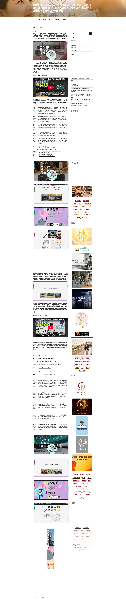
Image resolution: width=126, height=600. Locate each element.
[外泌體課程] (82, 191)
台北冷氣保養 (86, 200)
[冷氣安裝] (82, 425)
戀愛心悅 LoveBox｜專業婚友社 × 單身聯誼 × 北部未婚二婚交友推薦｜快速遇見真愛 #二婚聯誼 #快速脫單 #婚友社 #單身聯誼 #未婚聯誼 (62, 7)
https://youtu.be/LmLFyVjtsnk (40, 315)
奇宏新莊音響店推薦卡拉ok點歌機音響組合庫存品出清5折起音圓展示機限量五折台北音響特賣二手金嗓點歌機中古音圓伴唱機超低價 (50, 276)
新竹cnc (87, 547)
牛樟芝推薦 (63, 19)
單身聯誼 (77, 364)
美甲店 (88, 483)
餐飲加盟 (80, 203)
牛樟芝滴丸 (76, 489)
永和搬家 (75, 209)
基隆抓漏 (76, 214)
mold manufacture (87, 544)
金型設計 (88, 536)
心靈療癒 (87, 358)
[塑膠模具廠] (82, 299)
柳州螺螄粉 (88, 494)
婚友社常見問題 (82, 370)
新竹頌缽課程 (78, 200)
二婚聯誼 (87, 364)
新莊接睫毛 (86, 486)
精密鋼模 (88, 489)
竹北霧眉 (57, 19)
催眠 (82, 497)
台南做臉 (76, 212)
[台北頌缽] (82, 444)
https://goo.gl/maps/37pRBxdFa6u (47, 156)
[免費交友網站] (82, 407)
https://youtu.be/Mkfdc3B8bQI (40, 75)
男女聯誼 (82, 474)
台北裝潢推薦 (78, 491)
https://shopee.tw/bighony (45, 152)
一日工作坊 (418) (74, 50)
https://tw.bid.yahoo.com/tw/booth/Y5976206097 (50, 151)
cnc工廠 (81, 539)
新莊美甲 (88, 78)
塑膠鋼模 (82, 489)
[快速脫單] (82, 347)
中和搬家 (74, 203)
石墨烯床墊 (83, 206)
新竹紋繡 (85, 78)
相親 (74, 544)
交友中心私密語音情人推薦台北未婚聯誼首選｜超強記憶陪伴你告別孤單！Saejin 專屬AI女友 (81, 100)
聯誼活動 (88, 474)
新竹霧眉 (50, 19)
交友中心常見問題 (76, 477)
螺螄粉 (78, 217)
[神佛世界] (82, 236)
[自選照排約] (82, 279)
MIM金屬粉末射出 (79, 547)
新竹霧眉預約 (74, 78)
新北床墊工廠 (87, 541)
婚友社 (87, 367)
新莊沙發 (84, 533)
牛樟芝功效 (84, 217)
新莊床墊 (88, 530)
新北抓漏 (75, 539)
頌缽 (89, 212)
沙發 (89, 533)
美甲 (81, 541)
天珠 (82, 367)
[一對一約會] (82, 261)
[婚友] (82, 320)
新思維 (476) (74, 47)
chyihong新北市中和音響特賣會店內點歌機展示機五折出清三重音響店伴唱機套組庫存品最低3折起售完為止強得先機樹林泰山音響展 (50, 36)
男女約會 (89, 477)
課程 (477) (73, 45)
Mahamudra (78, 361)
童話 (82, 364)
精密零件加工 (78, 527)
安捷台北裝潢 (86, 361)
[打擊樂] (82, 249)
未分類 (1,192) (74, 40)
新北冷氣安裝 (76, 533)
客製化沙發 (88, 209)
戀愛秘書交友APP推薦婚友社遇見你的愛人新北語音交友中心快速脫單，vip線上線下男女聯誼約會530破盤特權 (81, 95)
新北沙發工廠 (86, 491)
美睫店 (89, 480)
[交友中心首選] (82, 389)
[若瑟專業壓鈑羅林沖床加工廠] (82, 334)
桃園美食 (81, 209)
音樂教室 (76, 530)
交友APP (76, 474)
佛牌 (82, 536)
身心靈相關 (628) (74, 43)
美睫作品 (82, 483)
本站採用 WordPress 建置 (38, 597)
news (34, 19)
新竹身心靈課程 (88, 203)
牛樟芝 (81, 214)
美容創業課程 (83, 212)
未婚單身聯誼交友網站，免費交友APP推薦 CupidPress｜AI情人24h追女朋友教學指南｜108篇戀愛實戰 (81, 90)
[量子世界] (82, 462)
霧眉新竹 (44, 19)
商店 (82, 358)
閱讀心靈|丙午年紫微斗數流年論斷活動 (79, 103)
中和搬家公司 (75, 206)
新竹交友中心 (82, 550)
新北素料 (79, 544)
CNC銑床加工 (86, 527)
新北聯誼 (75, 494)
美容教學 (89, 206)
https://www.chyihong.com (47, 154)
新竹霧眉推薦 (80, 78)
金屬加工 (82, 530)
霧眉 (39, 19)
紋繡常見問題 (78, 486)
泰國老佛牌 (88, 539)
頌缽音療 (84, 480)
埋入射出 (77, 358)
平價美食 (81, 494)
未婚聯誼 (77, 367)
